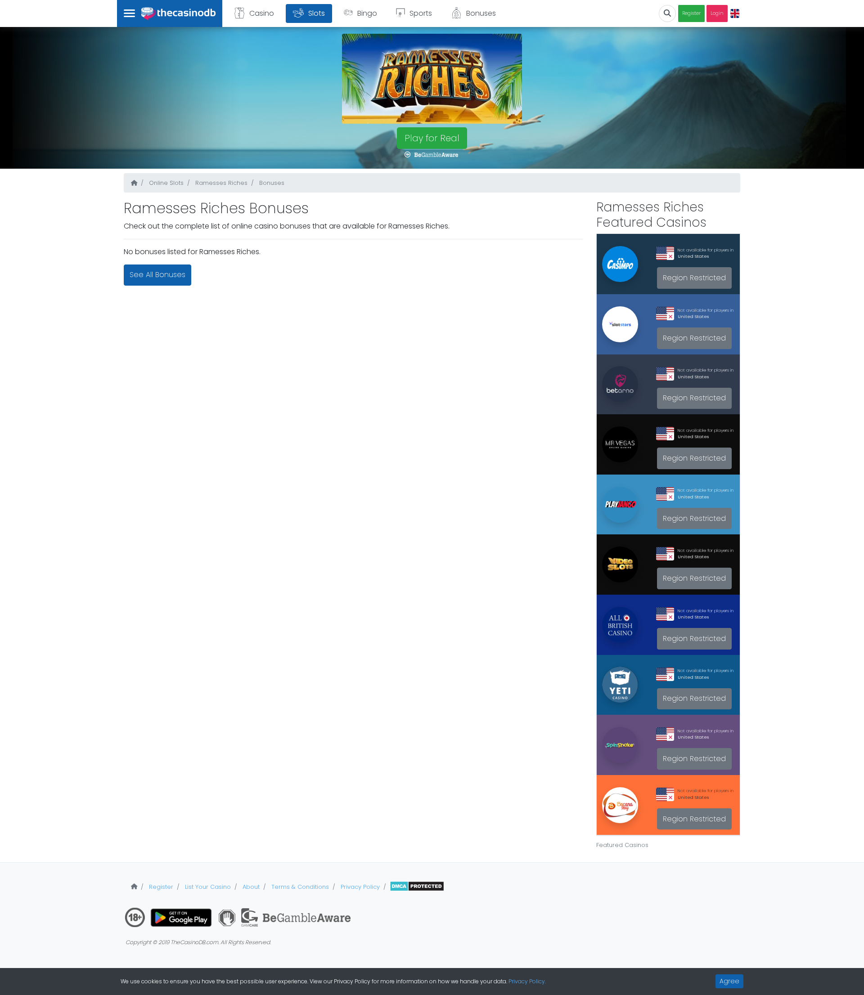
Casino (261, 13)
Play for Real (432, 138)
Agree (729, 981)
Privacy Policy (359, 887)
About (250, 887)
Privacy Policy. (527, 981)
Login (717, 13)
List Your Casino (207, 887)
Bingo (367, 13)
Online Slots (165, 183)
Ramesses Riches (221, 183)
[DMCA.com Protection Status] (417, 887)
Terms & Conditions (299, 887)
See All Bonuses (157, 274)
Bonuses (481, 13)
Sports (421, 13)
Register (691, 13)
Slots (316, 13)
